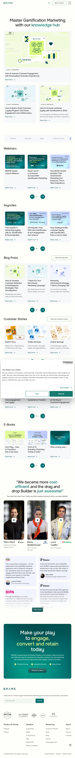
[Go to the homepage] (10, 689)
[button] (49, 3)
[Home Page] (8, 3)
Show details (64, 387)
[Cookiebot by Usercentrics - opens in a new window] (64, 362)
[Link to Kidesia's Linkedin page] (70, 745)
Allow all (61, 394)
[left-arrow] (32, 196)
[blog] (15, 171)
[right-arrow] (42, 196)
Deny (37, 394)
